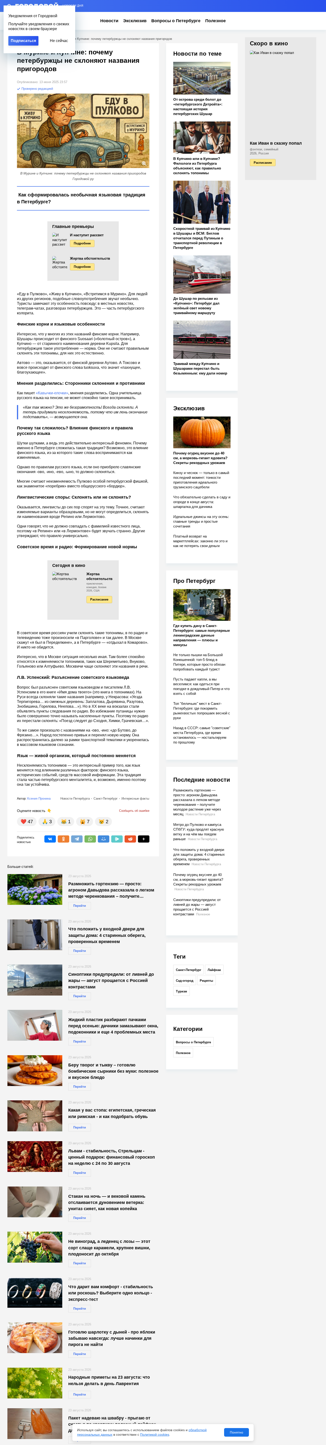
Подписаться (23, 41)
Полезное (215, 20)
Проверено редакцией (37, 88)
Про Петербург (194, 581)
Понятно (236, 1432)
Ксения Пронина (39, 798)
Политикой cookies (154, 1434)
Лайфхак (214, 970)
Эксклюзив (135, 20)
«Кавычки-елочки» (52, 393)
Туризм (181, 991)
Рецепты (206, 980)
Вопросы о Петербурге (175, 20)
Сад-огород (184, 980)
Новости (109, 20)
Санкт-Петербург (188, 970)
